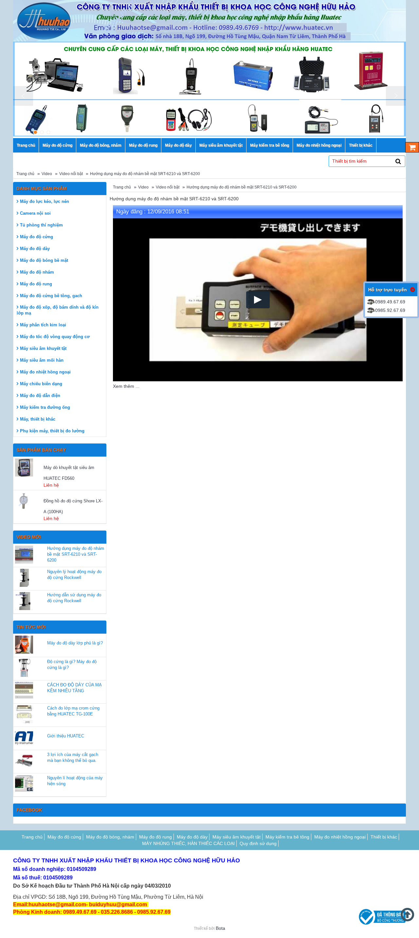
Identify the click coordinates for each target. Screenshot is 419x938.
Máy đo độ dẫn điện (40, 395)
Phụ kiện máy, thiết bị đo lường (52, 430)
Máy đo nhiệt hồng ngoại (45, 372)
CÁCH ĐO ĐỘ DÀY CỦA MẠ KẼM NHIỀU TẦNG (74, 687)
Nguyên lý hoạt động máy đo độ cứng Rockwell (74, 574)
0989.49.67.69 (390, 301)
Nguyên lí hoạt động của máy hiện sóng (75, 780)
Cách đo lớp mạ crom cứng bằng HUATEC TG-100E (73, 711)
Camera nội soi (35, 213)
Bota (220, 928)
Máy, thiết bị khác (37, 419)
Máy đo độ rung (36, 283)
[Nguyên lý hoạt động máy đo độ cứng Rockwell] (24, 578)
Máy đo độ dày (35, 248)
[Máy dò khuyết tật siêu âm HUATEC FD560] (28, 468)
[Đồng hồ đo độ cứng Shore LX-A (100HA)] (28, 501)
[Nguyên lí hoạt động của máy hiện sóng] (24, 784)
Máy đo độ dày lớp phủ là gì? (75, 642)
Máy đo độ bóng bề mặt (44, 260)
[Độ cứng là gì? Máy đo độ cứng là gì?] (24, 668)
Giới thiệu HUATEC (65, 735)
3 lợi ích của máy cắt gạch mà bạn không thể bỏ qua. (72, 757)
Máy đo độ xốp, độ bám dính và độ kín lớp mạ (58, 310)
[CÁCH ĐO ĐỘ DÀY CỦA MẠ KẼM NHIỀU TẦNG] (24, 691)
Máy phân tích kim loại (43, 324)
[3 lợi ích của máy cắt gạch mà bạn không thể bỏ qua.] (24, 761)
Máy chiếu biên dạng (41, 383)
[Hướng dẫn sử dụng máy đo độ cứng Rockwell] (24, 601)
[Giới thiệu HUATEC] (24, 738)
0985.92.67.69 (390, 310)
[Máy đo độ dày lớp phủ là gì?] (24, 645)
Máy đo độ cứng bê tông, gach (51, 295)
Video (47, 173)
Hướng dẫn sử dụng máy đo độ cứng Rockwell (74, 597)
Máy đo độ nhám (37, 272)
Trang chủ (25, 173)
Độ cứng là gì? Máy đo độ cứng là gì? (72, 664)
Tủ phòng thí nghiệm (41, 225)
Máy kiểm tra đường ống (45, 407)
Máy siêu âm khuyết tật (43, 348)
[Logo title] (209, 21)
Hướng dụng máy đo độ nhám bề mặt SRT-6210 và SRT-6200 (145, 173)
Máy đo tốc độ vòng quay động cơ (55, 336)
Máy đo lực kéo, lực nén (44, 201)
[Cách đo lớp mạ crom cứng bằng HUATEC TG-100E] (24, 714)
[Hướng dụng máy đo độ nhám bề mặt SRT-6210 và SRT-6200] (24, 555)
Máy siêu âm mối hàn (42, 360)
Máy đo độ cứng (36, 236)
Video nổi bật (71, 173)
